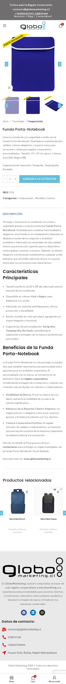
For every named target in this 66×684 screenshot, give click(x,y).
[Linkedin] (33, 613)
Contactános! (44, 16)
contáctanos (10, 446)
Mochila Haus (49, 519)
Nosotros (19, 16)
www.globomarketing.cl (37, 458)
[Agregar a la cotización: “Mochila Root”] (27, 492)
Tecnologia (18, 121)
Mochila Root (17, 519)
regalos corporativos (36, 378)
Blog (30, 16)
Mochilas (17, 532)
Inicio (6, 121)
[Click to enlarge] (9, 88)
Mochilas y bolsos (45, 198)
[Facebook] (24, 613)
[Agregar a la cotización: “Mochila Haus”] (58, 492)
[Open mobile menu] (4, 25)
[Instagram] (42, 613)
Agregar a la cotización (39, 178)
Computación (35, 121)
